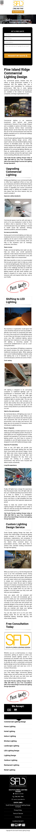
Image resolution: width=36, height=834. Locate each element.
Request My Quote (17, 56)
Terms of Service (18, 813)
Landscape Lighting (11, 746)
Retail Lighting (9, 770)
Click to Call (18, 11)
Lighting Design (10, 755)
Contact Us (18, 817)
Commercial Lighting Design (15, 722)
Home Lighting (9, 726)
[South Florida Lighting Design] (18, 781)
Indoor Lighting (10, 736)
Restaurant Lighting (11, 765)
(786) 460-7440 (18, 9)
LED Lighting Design (11, 751)
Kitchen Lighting (10, 741)
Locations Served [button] (17, 821)
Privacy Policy (18, 810)
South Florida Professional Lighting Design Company (18, 805)
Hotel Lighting (9, 731)
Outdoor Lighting (10, 760)
